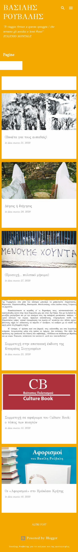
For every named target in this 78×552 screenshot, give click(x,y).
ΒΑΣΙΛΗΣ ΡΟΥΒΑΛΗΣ (23, 12)
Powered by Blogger (41, 538)
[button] (70, 151)
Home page (11, 65)
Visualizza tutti (17, 86)
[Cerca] (62, 8)
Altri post (39, 524)
